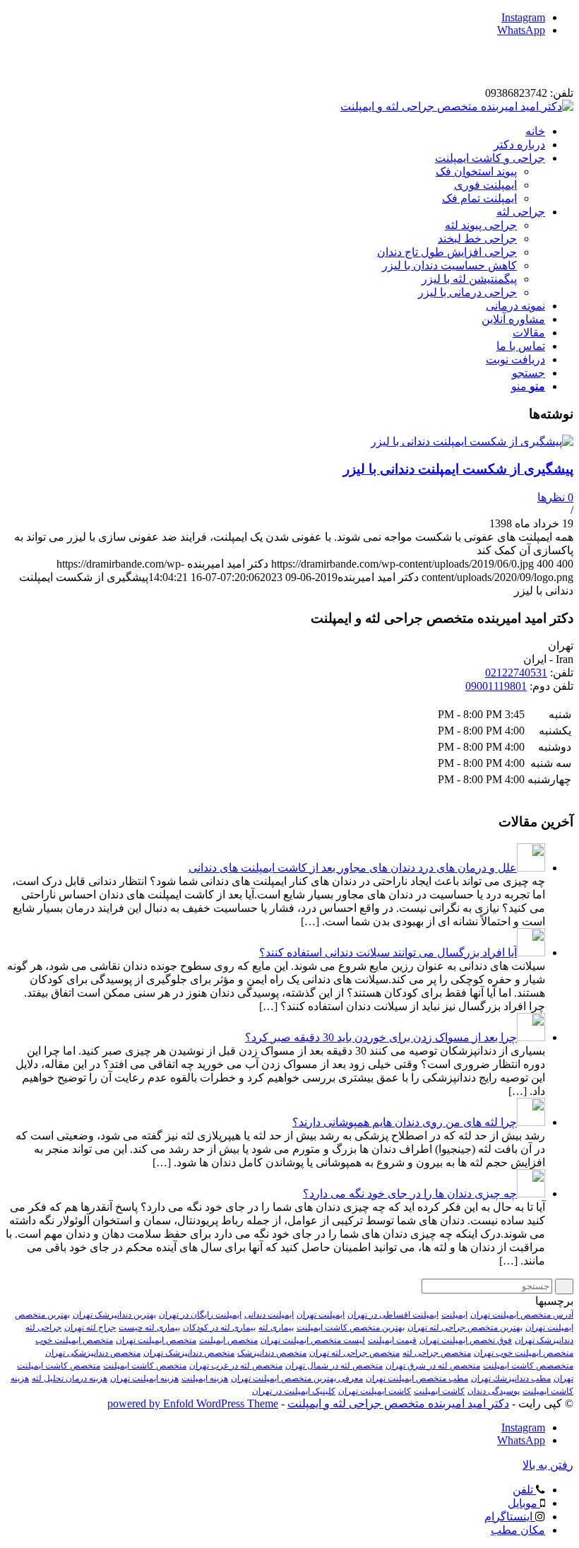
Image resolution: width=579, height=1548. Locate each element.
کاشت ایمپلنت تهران (374, 1391)
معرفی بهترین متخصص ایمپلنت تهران (297, 1378)
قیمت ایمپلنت (392, 1340)
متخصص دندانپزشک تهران (188, 1353)
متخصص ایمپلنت (228, 1340)
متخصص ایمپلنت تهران (156, 1340)
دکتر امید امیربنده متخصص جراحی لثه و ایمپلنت (398, 1403)
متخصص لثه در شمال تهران (334, 1366)
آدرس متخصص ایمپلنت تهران (521, 1315)
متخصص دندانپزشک (271, 1353)
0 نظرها (555, 497)
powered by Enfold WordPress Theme (192, 1403)
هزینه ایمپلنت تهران (144, 1378)
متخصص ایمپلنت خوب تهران (523, 1353)
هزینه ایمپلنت (204, 1378)
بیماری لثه (276, 1327)
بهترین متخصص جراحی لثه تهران (465, 1327)
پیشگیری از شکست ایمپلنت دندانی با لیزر (458, 469)
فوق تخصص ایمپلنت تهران (465, 1340)
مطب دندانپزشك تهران (511, 1378)
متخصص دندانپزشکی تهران (93, 1353)
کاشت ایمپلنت (439, 1391)
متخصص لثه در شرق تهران (433, 1366)
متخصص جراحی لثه (436, 1353)
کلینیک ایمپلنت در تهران (293, 1391)
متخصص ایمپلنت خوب (74, 1340)
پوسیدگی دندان (493, 1391)
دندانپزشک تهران (544, 1340)
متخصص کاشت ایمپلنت (144, 1366)
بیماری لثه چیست (149, 1327)
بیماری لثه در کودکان (219, 1327)
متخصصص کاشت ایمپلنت (528, 1366)
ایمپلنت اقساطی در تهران (392, 1315)
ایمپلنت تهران (321, 1315)
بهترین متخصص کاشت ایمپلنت (351, 1327)
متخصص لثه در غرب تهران (235, 1366)
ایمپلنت (454, 1315)
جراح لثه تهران (90, 1327)
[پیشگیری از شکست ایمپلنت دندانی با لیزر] (472, 441)
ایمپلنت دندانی (269, 1315)
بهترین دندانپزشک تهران (114, 1315)
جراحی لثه (43, 1327)
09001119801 (496, 686)
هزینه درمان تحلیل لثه (69, 1378)
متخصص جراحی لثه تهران (354, 1353)
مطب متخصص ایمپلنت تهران (417, 1378)
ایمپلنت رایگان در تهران (200, 1315)
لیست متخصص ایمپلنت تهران (313, 1340)
